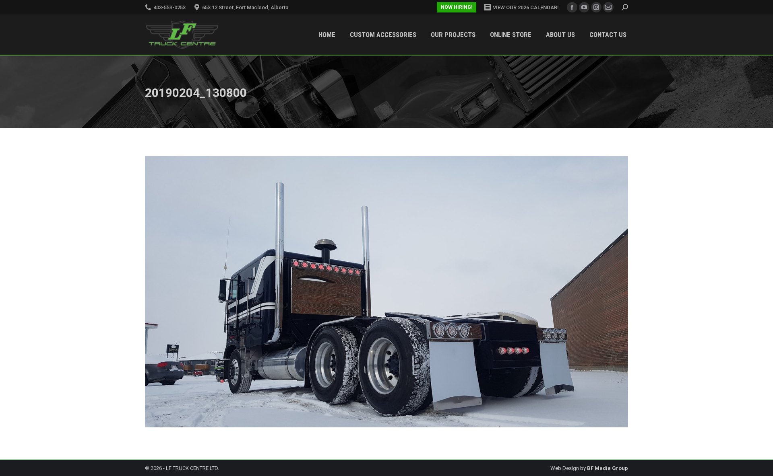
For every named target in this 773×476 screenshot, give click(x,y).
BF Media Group (607, 468)
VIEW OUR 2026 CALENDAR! (526, 7)
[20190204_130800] (386, 291)
